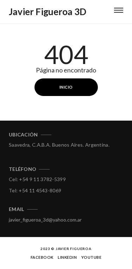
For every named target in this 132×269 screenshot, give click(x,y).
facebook (42, 257)
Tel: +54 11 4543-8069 (35, 190)
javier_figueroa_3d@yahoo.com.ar (45, 220)
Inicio (66, 87)
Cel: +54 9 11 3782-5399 (37, 179)
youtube (91, 257)
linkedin (67, 257)
